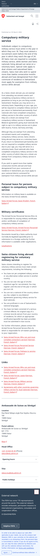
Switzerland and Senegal (15, 16)
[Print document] (33, 24)
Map (3, 441)
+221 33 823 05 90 (9, 451)
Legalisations (7, 246)
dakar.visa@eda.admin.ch (11, 473)
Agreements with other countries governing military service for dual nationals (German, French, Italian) (21, 389)
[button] (36, 492)
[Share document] (37, 24)
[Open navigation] (37, 16)
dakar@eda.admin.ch (10, 453)
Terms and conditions (26, 548)
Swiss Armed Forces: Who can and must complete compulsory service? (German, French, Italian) (19, 339)
